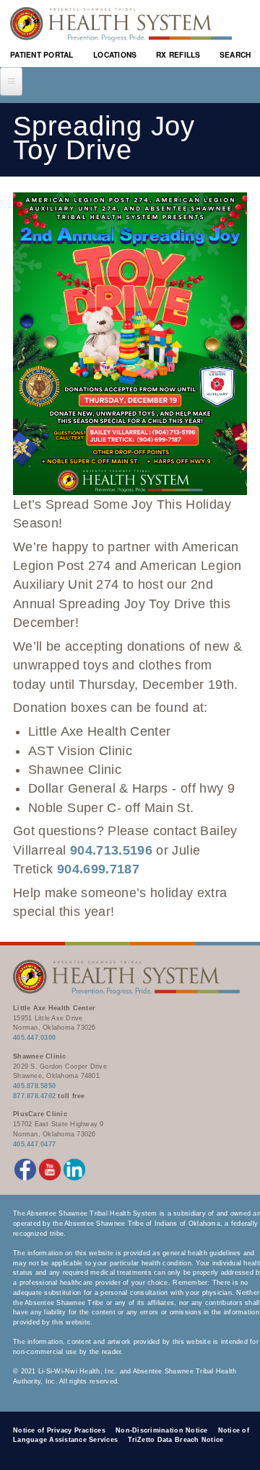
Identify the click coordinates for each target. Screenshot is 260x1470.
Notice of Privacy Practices (59, 1430)
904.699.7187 (98, 869)
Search (235, 55)
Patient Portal (42, 55)
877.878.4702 (34, 1096)
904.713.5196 (111, 850)
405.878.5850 (34, 1086)
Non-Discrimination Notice (162, 1430)
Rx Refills (178, 55)
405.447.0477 (34, 1144)
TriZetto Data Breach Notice (175, 1439)
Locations (114, 55)
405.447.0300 (34, 1037)
